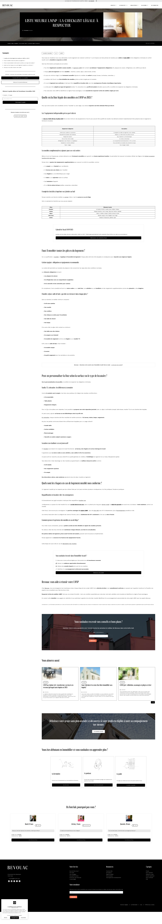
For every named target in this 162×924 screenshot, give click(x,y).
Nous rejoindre (149, 872)
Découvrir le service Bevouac (20, 82)
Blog (12, 43)
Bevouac (47, 588)
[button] (113, 5)
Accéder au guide (130, 785)
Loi (56, 53)
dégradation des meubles (69, 543)
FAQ (147, 879)
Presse (147, 871)
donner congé (105, 504)
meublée (56, 257)
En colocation (45, 417)
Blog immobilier (110, 874)
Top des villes (109, 871)
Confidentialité (134, 904)
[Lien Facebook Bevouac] (17, 881)
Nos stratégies (73, 874)
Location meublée (47, 53)
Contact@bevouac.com (14, 878)
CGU (141, 904)
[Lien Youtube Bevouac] (11, 881)
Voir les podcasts (98, 785)
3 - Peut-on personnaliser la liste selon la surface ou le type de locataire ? (19, 62)
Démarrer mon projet (98, 572)
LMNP (61, 53)
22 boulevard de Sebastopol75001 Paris (14, 875)
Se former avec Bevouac (75, 877)
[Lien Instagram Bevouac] (14, 881)
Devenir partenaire (150, 876)
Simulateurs (109, 872)
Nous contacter (149, 877)
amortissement (121, 510)
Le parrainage (73, 879)
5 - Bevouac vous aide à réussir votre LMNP (12, 67)
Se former (66, 785)
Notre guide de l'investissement (113, 877)
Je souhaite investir (98, 731)
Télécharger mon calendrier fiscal (98, 237)
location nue (82, 500)
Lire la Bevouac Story (33, 839)
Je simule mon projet (116, 365)
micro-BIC (96, 510)
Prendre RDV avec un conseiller (20, 77)
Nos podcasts (109, 876)
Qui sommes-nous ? (74, 871)
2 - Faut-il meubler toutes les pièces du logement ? (14, 60)
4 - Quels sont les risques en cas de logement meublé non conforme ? (18, 65)
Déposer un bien (150, 874)
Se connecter (154, 5)
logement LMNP (77, 67)
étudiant (46, 448)
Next (153, 702)
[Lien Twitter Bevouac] (9, 881)
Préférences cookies (149, 904)
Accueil (9, 43)
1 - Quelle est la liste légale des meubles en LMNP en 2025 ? (16, 58)
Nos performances (74, 876)
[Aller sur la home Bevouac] (8, 5)
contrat (66, 197)
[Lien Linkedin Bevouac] (19, 881)
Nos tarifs (72, 872)
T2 (47, 409)
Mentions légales (124, 904)
